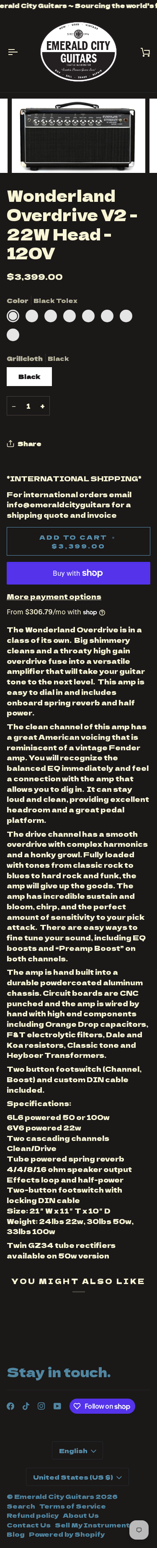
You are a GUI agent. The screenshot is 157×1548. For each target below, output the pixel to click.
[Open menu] (19, 51)
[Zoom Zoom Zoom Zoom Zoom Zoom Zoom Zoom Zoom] (78, 136)
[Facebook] (10, 1406)
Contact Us (29, 1524)
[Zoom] (27, 157)
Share (29, 443)
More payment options (54, 596)
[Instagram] (41, 1406)
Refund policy (33, 1515)
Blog (16, 1534)
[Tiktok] (26, 1406)
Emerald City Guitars (54, 1496)
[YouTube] (57, 1406)
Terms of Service (72, 1505)
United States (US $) (73, 1476)
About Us (81, 1515)
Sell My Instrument (92, 1524)
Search (21, 1505)
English (73, 1450)
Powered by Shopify (67, 1534)
